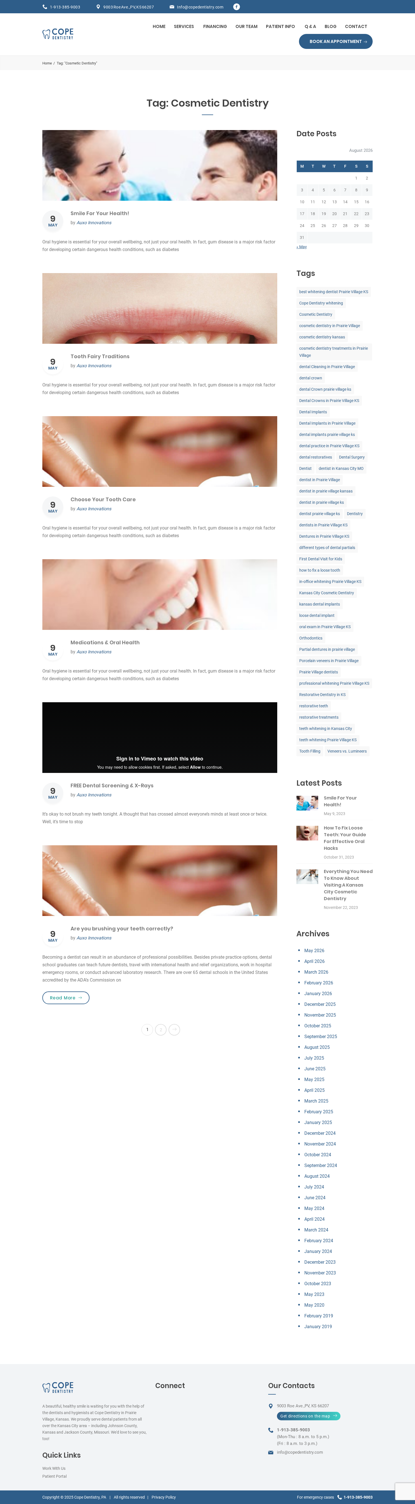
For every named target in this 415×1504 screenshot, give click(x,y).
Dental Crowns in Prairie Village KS (329, 400)
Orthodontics (310, 638)
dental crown (310, 378)
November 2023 (320, 1273)
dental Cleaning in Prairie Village (327, 366)
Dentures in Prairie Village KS (324, 536)
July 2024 (314, 1187)
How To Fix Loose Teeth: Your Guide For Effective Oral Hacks (345, 838)
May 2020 (314, 1305)
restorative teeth (313, 706)
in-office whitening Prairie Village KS (330, 581)
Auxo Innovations (94, 222)
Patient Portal (54, 1476)
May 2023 (314, 1294)
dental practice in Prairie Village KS (329, 446)
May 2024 (314, 1208)
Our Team (246, 26)
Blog (331, 26)
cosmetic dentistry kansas (322, 337)
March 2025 (316, 1101)
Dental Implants (313, 412)
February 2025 (318, 1111)
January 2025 (318, 1122)
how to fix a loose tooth (319, 570)
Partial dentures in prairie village (327, 649)
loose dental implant (317, 615)
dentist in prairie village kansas (326, 491)
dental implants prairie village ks (327, 434)
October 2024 (317, 1154)
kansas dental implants (319, 604)
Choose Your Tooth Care (103, 499)
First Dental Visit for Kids (320, 559)
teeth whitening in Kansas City (325, 728)
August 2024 (317, 1176)
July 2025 (314, 1058)
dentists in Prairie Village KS (323, 525)
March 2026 (316, 972)
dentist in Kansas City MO (341, 468)
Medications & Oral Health (105, 642)
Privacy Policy (164, 1497)
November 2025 (320, 1015)
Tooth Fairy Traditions (100, 356)
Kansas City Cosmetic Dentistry (326, 593)
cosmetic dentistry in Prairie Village (329, 325)
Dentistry (355, 513)
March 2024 (316, 1230)
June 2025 (315, 1068)
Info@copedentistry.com (200, 7)
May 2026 (314, 950)
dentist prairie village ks (319, 513)
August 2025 (317, 1047)
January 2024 (318, 1251)
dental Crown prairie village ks (325, 389)
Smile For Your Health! (100, 213)
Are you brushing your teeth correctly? (122, 928)
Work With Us (53, 1468)
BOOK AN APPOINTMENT (336, 41)
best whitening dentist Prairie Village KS (333, 291)
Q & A (310, 26)
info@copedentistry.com (300, 1452)
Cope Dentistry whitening (321, 303)
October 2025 (317, 1025)
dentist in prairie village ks (321, 502)
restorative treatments (318, 717)
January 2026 (318, 993)
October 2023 (317, 1283)
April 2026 (314, 961)
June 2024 (315, 1197)
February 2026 (318, 983)
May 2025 (314, 1079)
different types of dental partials (327, 547)
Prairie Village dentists (318, 672)
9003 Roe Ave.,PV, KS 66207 (128, 7)
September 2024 (320, 1165)
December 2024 (320, 1133)
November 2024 (320, 1144)
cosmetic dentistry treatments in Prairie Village (333, 352)
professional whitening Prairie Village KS (334, 683)
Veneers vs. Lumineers (347, 751)
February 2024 (318, 1240)
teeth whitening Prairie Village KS (328, 740)
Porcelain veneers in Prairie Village (329, 660)
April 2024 (314, 1219)
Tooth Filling (309, 751)
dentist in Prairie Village (319, 479)
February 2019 (318, 1316)
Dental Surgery (352, 457)
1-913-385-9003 (65, 7)
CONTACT (356, 26)
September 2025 (320, 1036)
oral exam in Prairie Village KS (325, 626)
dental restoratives (315, 457)
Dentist (305, 468)
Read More (69, 998)
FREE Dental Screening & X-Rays (112, 785)
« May (301, 247)
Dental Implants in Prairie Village (327, 423)
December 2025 (320, 1004)
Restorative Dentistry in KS (322, 694)
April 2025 (314, 1090)
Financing (215, 26)
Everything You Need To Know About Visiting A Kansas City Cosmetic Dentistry (348, 885)
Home (159, 26)
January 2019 (318, 1326)
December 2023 (320, 1262)
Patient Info (280, 26)
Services (184, 26)
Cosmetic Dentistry (315, 314)
